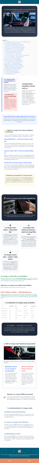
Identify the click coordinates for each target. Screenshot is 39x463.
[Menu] (1, 2)
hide (7, 40)
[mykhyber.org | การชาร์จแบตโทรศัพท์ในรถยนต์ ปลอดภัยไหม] (19, 2)
